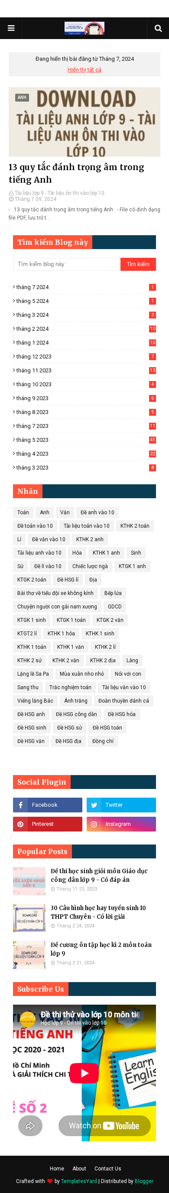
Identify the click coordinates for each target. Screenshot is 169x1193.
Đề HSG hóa (122, 714)
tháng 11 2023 (85, 370)
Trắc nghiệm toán (70, 687)
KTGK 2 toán (31, 580)
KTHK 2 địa (103, 660)
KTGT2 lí (27, 634)
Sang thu (28, 687)
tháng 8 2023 (85, 412)
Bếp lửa (113, 593)
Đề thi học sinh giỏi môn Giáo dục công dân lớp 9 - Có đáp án (99, 876)
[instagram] (121, 824)
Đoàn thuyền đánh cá (123, 701)
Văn (65, 512)
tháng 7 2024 (85, 287)
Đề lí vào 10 (48, 566)
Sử (20, 566)
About (79, 1169)
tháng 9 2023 (85, 398)
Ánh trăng (76, 701)
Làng (132, 660)
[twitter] (121, 805)
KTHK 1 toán (31, 647)
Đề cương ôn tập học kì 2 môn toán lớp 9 (101, 949)
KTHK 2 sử (29, 660)
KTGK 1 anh (132, 566)
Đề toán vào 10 (35, 526)
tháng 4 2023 (85, 453)
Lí (19, 539)
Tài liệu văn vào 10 (124, 687)
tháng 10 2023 (85, 384)
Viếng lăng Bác (35, 701)
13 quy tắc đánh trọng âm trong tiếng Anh (76, 173)
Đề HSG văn (31, 741)
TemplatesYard (79, 1181)
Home (57, 1169)
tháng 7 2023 (85, 426)
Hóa (77, 553)
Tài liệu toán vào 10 (87, 526)
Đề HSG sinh (31, 728)
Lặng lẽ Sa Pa (33, 674)
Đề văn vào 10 (48, 539)
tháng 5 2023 (85, 440)
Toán (23, 512)
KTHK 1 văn (70, 647)
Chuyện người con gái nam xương (57, 607)
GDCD (115, 607)
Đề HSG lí (67, 580)
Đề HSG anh (31, 714)
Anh (44, 512)
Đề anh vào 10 (97, 512)
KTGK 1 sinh (31, 620)
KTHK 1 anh (106, 553)
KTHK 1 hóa (61, 634)
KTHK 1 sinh (100, 634)
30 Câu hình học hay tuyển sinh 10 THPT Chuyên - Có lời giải (98, 912)
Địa (93, 580)
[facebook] (47, 805)
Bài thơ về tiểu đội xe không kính (55, 593)
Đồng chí (103, 741)
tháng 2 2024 (85, 328)
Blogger (144, 1181)
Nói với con (128, 674)
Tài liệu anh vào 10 (39, 553)
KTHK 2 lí (105, 647)
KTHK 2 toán (135, 526)
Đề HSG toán (107, 728)
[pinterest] (47, 824)
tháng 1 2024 (85, 342)
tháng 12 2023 (85, 356)
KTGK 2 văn (110, 620)
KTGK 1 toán (71, 620)
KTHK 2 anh (90, 539)
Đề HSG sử (69, 728)
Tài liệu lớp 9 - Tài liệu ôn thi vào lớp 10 (59, 193)
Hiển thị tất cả (84, 69)
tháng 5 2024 (85, 301)
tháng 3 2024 (85, 315)
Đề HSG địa (68, 741)
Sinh (136, 553)
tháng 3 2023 (85, 467)
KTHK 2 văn (65, 660)
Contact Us (107, 1169)
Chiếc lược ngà (90, 566)
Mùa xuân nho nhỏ (82, 674)
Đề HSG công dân (76, 714)
